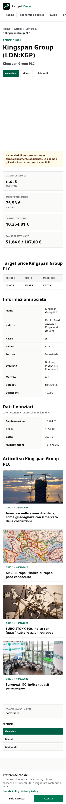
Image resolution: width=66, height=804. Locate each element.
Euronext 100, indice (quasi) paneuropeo (27, 686)
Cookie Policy (11, 791)
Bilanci (26, 73)
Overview (11, 73)
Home (6, 28)
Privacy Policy (29, 791)
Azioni (18, 28)
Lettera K (31, 28)
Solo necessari (17, 798)
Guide (53, 14)
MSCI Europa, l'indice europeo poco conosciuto (29, 575)
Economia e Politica (32, 14)
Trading (9, 14)
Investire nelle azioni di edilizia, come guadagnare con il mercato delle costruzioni (32, 517)
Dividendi (42, 73)
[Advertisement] (33, 114)
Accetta (48, 798)
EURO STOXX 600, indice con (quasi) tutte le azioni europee (30, 630)
